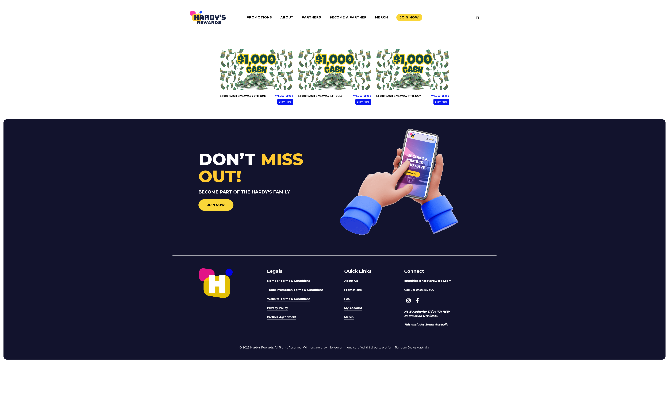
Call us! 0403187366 (419, 290)
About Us (351, 280)
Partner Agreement (281, 317)
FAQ (347, 299)
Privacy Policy (277, 308)
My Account (353, 308)
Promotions (353, 290)
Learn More (285, 101)
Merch (349, 317)
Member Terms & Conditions (288, 280)
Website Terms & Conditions (288, 299)
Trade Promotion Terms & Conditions (295, 290)
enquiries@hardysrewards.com (427, 280)
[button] (215, 205)
